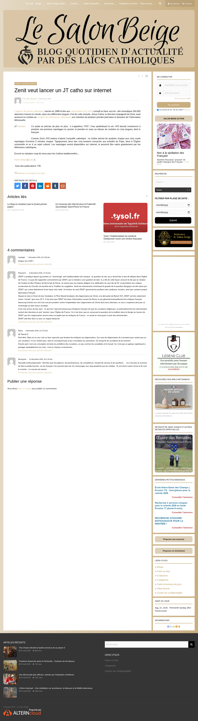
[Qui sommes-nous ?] (168, 627)
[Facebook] (25, 186)
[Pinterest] (32, 186)
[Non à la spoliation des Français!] (174, 148)
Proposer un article (128, 3)
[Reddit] (48, 186)
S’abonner (162, 576)
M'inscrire (187, 110)
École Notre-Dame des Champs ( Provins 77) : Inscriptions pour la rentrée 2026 (172, 490)
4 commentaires (28, 103)
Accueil (29, 3)
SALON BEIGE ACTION (174, 119)
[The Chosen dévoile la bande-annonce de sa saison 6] (10, 656)
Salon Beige (30, 99)
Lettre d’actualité (91, 3)
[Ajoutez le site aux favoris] (174, 627)
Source (31, 160)
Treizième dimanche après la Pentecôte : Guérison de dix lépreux (47, 661)
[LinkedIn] (40, 186)
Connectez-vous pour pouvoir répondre (35, 264)
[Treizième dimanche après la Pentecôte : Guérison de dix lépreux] (10, 670)
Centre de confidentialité (169, 593)
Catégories (162, 580)
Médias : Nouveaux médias (25, 83)
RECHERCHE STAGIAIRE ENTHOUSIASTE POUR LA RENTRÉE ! (169, 521)
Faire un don (163, 571)
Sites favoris (163, 588)
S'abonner (110, 665)
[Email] (63, 186)
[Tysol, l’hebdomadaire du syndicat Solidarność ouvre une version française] (125, 231)
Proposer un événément (174, 551)
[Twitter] (17, 186)
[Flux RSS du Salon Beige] (176, 627)
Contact (74, 3)
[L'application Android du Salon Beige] (179, 627)
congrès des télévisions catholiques (54, 117)
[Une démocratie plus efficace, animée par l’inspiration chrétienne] (10, 683)
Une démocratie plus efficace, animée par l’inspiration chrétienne (46, 675)
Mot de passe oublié (183, 98)
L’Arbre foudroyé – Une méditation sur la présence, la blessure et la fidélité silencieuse (55, 688)
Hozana (180, 327)
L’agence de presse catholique (29, 111)
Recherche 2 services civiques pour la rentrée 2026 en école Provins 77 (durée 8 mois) (171, 506)
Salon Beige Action (56, 3)
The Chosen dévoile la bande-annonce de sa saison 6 (42, 648)
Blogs (38, 3)
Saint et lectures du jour (169, 584)
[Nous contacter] (171, 627)
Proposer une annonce (173, 539)
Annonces (109, 3)
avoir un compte (25, 388)
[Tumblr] (55, 186)
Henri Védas (20, 160)
